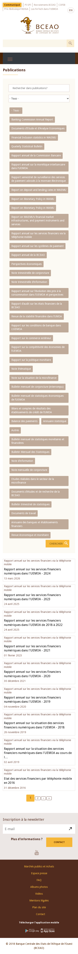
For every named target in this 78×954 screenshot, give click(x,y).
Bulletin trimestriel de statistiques (30, 504)
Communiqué (12, 5)
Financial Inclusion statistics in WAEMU (33, 137)
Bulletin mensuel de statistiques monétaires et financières (37, 441)
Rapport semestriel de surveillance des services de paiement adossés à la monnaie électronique (38, 179)
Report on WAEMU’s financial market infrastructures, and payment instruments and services (37, 220)
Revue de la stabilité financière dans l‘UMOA (36, 316)
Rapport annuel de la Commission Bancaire (36, 155)
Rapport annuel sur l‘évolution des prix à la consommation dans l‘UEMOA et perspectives (37, 293)
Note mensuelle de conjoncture (29, 469)
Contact (59, 842)
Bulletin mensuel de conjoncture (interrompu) (37, 386)
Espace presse (39, 873)
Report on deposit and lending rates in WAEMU (38, 189)
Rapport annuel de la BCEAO (28, 254)
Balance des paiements (24, 421)
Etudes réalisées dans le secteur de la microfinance (32, 480)
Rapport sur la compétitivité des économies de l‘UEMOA (38, 348)
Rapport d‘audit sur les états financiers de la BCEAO (36, 305)
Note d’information (22, 460)
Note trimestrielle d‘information (29, 281)
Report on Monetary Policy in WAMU (32, 198)
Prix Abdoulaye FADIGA (16, 9)
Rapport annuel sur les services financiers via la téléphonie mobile (38, 235)
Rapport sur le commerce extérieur (31, 338)
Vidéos (39, 893)
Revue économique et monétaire (30, 534)
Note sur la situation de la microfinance (33, 377)
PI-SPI (28, 5)
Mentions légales (39, 900)
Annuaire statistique (54, 421)
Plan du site (39, 907)
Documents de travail (23, 513)
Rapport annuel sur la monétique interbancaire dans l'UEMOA (38, 166)
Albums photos (39, 886)
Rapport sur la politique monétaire (31, 359)
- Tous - (15, 110)
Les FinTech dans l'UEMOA (44, 9)
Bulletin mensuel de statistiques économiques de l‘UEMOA (37, 397)
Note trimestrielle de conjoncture (30, 272)
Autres (15, 430)
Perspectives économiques (26, 263)
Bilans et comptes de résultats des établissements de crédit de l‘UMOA (31, 410)
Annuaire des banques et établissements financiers (34, 524)
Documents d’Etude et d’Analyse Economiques (38, 128)
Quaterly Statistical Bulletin (26, 146)
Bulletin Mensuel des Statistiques (30, 451)
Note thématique (21, 368)
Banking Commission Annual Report (32, 119)
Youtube (38, 852)
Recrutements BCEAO (45, 5)
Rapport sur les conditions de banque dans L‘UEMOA (36, 327)
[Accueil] (39, 25)
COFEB (61, 5)
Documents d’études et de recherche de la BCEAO (35, 493)
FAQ (39, 880)
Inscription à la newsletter (23, 819)
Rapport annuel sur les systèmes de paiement (37, 246)
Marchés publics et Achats (39, 866)
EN (71, 10)
